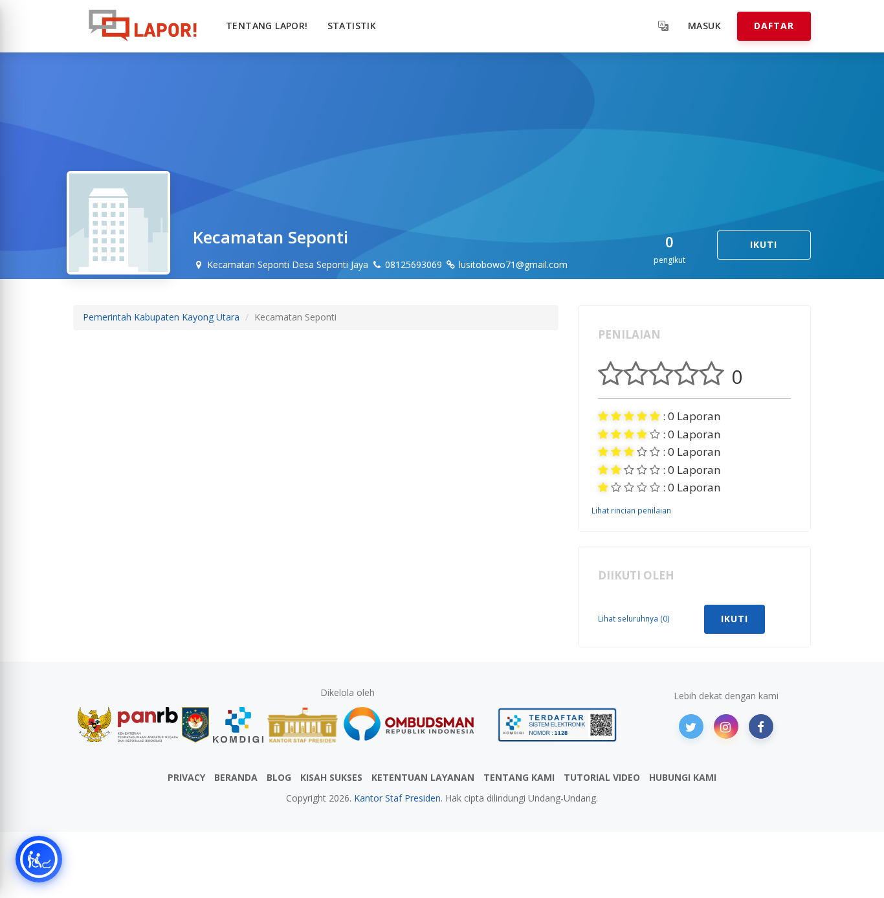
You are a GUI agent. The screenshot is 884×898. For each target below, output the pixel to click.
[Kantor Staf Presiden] (302, 725)
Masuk (704, 25)
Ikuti (763, 244)
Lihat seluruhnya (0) (634, 618)
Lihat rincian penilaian (631, 510)
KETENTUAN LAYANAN (422, 777)
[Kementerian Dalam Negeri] (196, 725)
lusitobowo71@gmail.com (512, 264)
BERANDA (236, 777)
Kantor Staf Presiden (397, 798)
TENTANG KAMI (519, 777)
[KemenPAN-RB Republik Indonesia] (128, 725)
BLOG (279, 777)
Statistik (352, 25)
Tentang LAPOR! (267, 25)
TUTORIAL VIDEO (602, 777)
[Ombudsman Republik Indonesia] (416, 725)
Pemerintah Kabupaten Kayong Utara (161, 317)
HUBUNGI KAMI (682, 777)
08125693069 (412, 264)
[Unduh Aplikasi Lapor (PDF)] (557, 725)
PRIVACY (186, 777)
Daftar (774, 25)
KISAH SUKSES (331, 777)
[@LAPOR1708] (691, 726)
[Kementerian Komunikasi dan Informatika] (238, 725)
